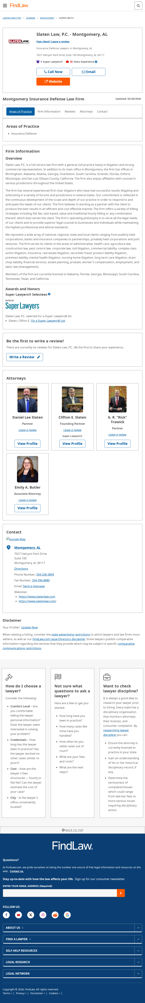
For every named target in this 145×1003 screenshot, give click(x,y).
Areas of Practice (20, 111)
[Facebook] (6, 914)
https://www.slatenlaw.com (37, 597)
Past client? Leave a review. (53, 41)
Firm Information (48, 111)
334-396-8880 (41, 580)
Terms (7, 993)
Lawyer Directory (12, 18)
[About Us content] (138, 928)
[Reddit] (55, 914)
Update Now (29, 627)
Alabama (30, 18)
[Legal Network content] (138, 973)
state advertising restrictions (70, 634)
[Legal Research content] (138, 962)
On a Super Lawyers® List (48, 321)
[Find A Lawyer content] (138, 939)
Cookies (54, 993)
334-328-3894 (45, 574)
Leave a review (28, 430)
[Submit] (121, 893)
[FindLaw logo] (20, 5)
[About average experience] (96, 62)
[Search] (138, 6)
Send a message (34, 586)
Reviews (70, 111)
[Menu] (4, 5)
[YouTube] (18, 914)
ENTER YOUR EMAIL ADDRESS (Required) (27, 886)
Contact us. (17, 871)
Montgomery (47, 18)
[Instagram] (42, 914)
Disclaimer (37, 993)
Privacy (20, 993)
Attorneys (86, 111)
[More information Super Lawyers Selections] (49, 294)
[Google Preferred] (67, 914)
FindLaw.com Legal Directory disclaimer (59, 639)
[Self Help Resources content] (138, 950)
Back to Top (74, 830)
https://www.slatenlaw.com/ (37, 601)
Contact (102, 111)
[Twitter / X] (30, 914)
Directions (21, 569)
